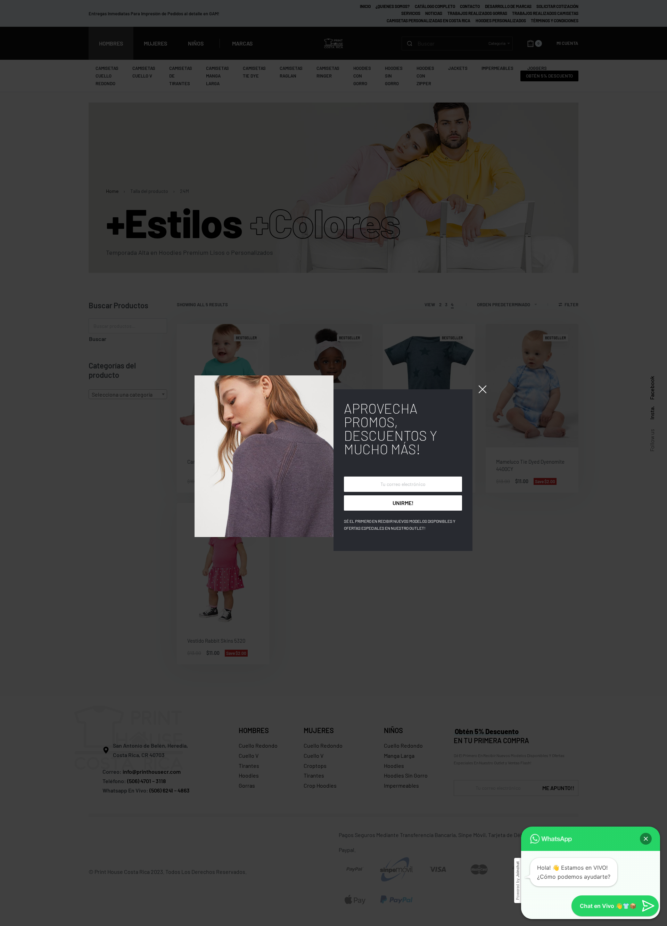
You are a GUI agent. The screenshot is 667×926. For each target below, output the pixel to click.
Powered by (517, 880)
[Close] (482, 389)
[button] (646, 839)
